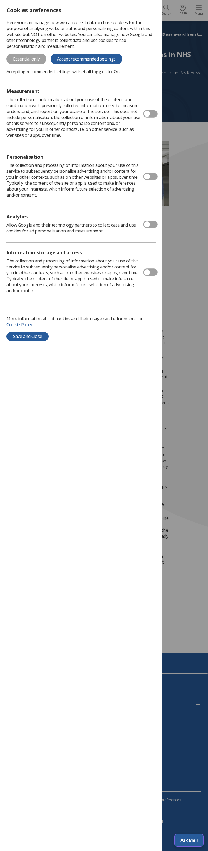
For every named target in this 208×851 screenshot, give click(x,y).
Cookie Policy (19, 325)
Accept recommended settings (86, 59)
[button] (189, 840)
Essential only (26, 59)
